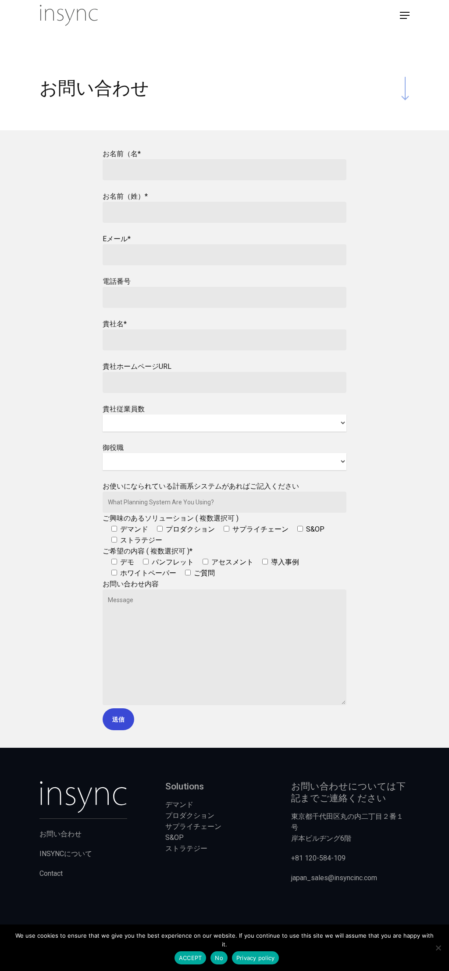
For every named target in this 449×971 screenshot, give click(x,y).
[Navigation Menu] (405, 15)
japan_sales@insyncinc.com (334, 878)
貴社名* (115, 324)
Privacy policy (255, 957)
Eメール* (117, 239)
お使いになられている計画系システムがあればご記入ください (201, 486)
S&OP (174, 837)
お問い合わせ (60, 834)
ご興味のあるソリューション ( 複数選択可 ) (213, 529)
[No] (438, 947)
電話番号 (117, 281)
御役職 (113, 447)
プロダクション (189, 815)
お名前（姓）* (125, 196)
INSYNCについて (65, 854)
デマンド (179, 804)
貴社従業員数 (124, 409)
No (219, 957)
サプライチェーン (193, 826)
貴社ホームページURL (137, 366)
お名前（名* (122, 154)
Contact (51, 873)
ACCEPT (190, 957)
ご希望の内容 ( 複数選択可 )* (201, 562)
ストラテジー (186, 848)
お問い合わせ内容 (131, 584)
